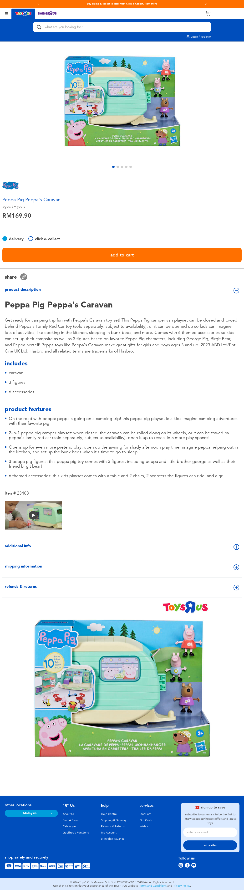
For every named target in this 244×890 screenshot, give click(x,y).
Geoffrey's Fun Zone (76, 832)
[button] (206, 4)
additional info (18, 546)
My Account (109, 832)
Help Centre (109, 814)
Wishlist (144, 826)
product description (23, 289)
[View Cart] (208, 13)
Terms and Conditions (153, 885)
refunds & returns (21, 586)
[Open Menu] (7, 13)
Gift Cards (146, 820)
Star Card (145, 814)
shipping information (23, 566)
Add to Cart (122, 255)
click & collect (47, 239)
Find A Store (71, 820)
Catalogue (69, 826)
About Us (68, 814)
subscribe (210, 845)
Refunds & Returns (113, 826)
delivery (16, 239)
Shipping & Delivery (114, 820)
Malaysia (30, 813)
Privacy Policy (181, 885)
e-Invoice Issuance (113, 838)
